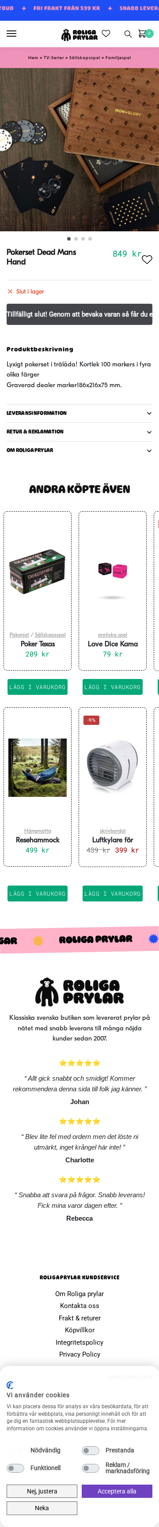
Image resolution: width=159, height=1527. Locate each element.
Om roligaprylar (30, 450)
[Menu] (20, 34)
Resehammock (38, 840)
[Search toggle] (128, 34)
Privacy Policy (79, 1354)
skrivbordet (113, 831)
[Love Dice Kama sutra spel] (112, 572)
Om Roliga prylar (79, 1294)
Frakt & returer (80, 1318)
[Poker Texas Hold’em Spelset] (37, 572)
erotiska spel (112, 635)
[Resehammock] (37, 768)
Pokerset (19, 635)
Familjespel (118, 58)
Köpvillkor (80, 1330)
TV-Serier (54, 58)
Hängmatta (37, 831)
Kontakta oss (79, 1306)
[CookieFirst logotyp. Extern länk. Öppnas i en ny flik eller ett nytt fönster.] (10, 1385)
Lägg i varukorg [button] (37, 687)
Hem (33, 58)
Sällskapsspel (84, 58)
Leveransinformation (37, 413)
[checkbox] (15, 1450)
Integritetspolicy (79, 1342)
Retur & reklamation (35, 431)
